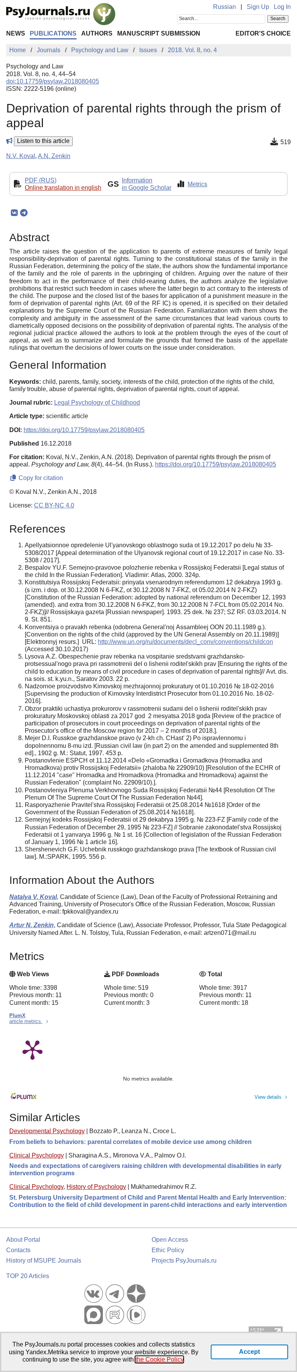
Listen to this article (43, 141)
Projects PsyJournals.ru (184, 1260)
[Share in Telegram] (24, 213)
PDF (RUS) (40, 180)
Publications (53, 33)
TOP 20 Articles (27, 1276)
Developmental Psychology (47, 1131)
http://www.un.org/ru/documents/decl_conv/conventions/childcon (185, 641)
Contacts (18, 1250)
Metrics (197, 184)
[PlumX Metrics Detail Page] (32, 1049)
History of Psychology (96, 1186)
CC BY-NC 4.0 (54, 505)
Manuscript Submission (158, 33)
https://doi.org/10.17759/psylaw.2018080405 (84, 430)
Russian (224, 6)
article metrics (26, 1021)
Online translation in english (63, 187)
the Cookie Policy (159, 1359)
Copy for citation (40, 478)
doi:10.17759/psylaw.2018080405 (52, 81)
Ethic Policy (168, 1250)
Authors (97, 33)
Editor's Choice (263, 33)
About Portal (23, 1239)
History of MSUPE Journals (43, 1260)
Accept (249, 1351)
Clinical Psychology (36, 1155)
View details (268, 1097)
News (15, 33)
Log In (282, 6)
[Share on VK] (14, 213)
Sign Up (258, 6)
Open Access (170, 1239)
